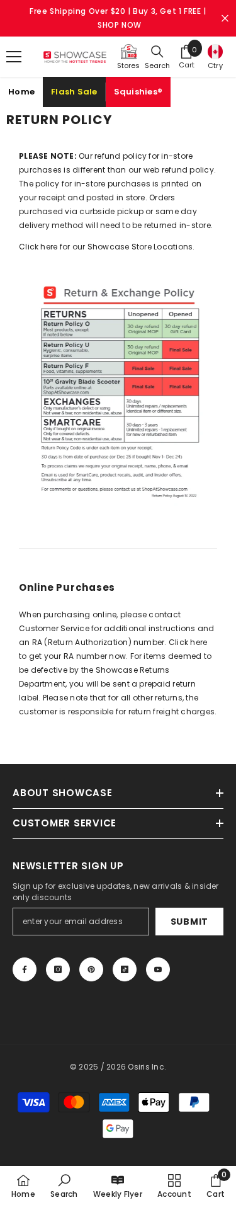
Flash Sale (74, 92)
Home (21, 92)
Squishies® (138, 92)
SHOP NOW (120, 25)
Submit (189, 921)
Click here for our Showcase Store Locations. (107, 246)
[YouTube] (158, 969)
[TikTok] (125, 969)
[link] (64, 1185)
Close (225, 18)
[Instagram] (58, 969)
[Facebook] (25, 969)
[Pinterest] (91, 969)
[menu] (13, 56)
